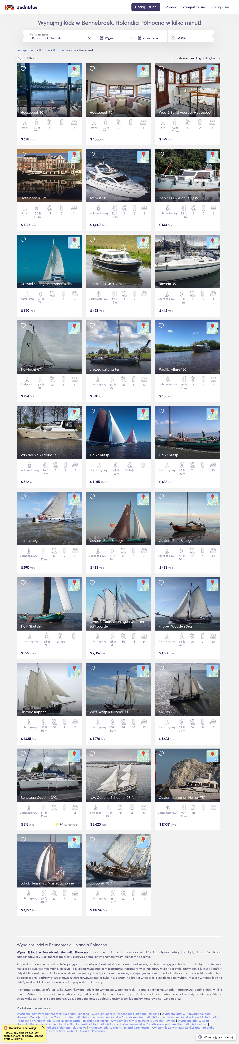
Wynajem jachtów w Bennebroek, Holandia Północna (53, 1014)
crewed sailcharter (105, 369)
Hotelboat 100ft (33, 198)
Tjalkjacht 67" (31, 369)
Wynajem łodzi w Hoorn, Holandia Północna (119, 1027)
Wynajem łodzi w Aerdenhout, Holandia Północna (125, 1014)
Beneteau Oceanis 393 (39, 797)
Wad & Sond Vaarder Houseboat (185, 112)
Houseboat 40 (32, 112)
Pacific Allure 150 (173, 369)
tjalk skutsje (30, 540)
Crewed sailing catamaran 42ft (46, 283)
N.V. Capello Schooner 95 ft (112, 797)
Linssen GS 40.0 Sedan (108, 283)
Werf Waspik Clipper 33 (109, 712)
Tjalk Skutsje (100, 455)
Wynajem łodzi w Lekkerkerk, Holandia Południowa (51, 1027)
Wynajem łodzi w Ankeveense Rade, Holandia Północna (70, 1020)
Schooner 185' (101, 883)
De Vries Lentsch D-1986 (178, 198)
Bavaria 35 (167, 283)
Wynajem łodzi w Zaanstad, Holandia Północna (62, 1017)
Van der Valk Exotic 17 (38, 455)
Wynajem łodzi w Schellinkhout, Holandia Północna (70, 1031)
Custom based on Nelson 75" (182, 797)
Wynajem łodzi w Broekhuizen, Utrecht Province (142, 1020)
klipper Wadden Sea (175, 626)
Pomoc (171, 7)
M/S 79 (164, 712)
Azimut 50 (98, 198)
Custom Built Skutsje (106, 540)
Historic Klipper (33, 712)
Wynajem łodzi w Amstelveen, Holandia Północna (131, 1017)
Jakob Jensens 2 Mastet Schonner (48, 883)
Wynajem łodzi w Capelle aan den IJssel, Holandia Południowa (164, 1024)
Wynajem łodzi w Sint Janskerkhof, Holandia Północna (82, 1024)
